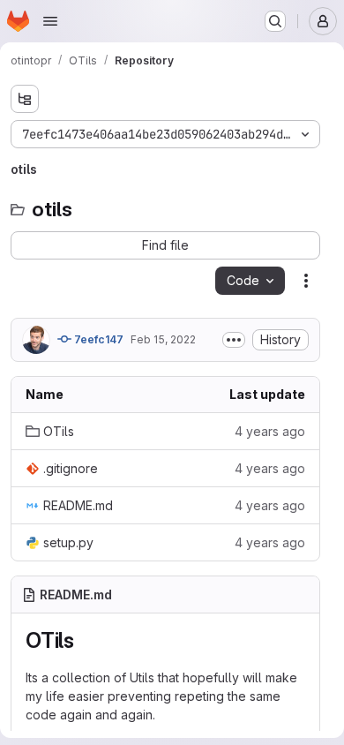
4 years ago (270, 431)
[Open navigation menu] (50, 21)
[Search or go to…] (275, 21)
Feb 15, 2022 (163, 339)
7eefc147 (97, 339)
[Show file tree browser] (25, 99)
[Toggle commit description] (233, 340)
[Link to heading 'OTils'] (85, 640)
